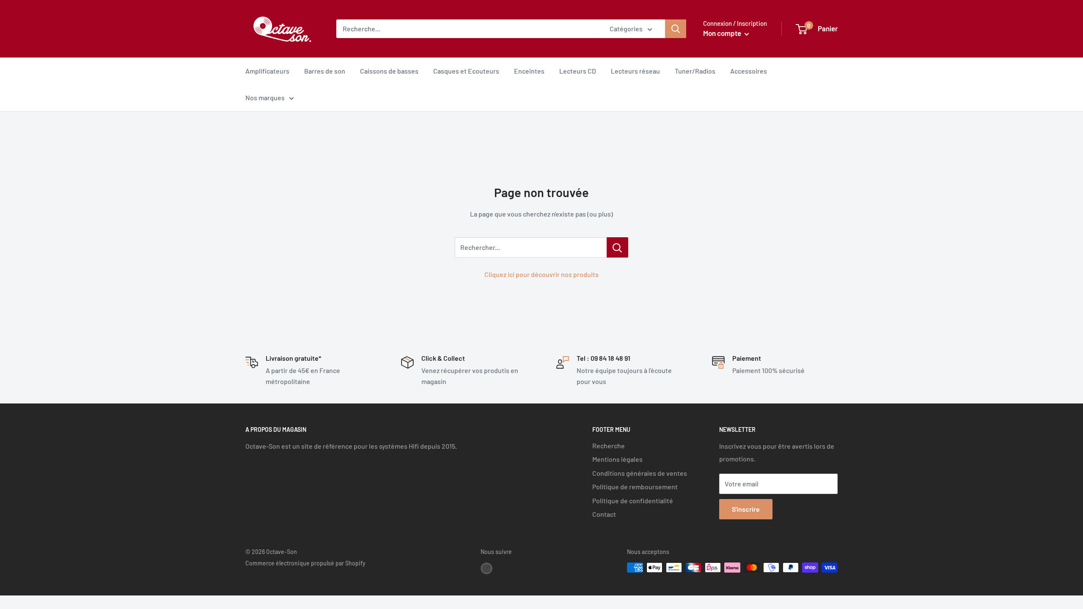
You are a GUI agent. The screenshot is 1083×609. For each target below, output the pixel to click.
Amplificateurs (267, 71)
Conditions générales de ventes (639, 473)
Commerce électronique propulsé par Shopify (305, 563)
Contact (604, 514)
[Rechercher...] (617, 247)
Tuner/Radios (695, 71)
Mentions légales (617, 459)
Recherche (608, 446)
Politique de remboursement (635, 487)
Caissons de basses (389, 71)
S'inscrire (746, 509)
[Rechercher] (675, 28)
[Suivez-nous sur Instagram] (486, 568)
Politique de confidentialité (632, 501)
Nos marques (265, 97)
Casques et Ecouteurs (466, 71)
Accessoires (748, 71)
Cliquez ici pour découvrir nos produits (541, 274)
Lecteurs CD (577, 71)
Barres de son (324, 71)
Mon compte (722, 33)
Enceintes (529, 71)
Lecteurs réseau (635, 71)
